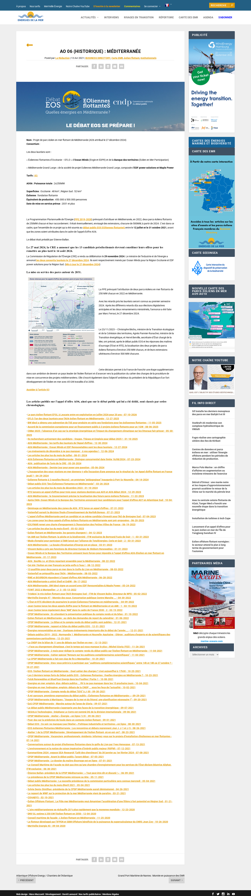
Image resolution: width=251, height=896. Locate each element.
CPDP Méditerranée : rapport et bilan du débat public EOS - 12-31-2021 (66, 626)
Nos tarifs (35, 6)
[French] (168, 5)
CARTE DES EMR (188, 17)
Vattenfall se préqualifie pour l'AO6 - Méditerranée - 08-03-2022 (62, 573)
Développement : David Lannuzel (61, 894)
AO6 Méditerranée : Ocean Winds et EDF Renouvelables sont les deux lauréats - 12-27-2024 (77, 447)
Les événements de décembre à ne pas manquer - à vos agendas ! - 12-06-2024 (71, 451)
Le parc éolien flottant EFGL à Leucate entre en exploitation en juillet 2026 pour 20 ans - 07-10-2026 (82, 414)
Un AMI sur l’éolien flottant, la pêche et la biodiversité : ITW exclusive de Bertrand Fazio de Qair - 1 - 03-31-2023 (88, 536)
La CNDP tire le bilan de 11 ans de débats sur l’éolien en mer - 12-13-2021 (68, 642)
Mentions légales (110, 894)
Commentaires (132, 6)
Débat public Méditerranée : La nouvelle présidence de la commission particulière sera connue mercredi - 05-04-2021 (91, 781)
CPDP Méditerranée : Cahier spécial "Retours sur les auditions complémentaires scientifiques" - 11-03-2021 (86, 655)
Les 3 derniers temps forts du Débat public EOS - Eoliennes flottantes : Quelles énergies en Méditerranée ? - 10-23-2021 (93, 675)
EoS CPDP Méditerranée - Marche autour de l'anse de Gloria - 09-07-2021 (67, 703)
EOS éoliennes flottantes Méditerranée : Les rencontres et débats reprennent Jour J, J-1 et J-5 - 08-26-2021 (87, 728)
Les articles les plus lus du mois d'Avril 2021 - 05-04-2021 (59, 785)
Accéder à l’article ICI (37, 389)
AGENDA (208, 17)
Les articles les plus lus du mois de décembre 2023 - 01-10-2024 (63, 488)
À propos (21, 6)
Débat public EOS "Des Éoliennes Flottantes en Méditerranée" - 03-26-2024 (68, 483)
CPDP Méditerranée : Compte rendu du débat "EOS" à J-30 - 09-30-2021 (66, 691)
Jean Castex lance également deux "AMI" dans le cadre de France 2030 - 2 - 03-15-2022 (75, 610)
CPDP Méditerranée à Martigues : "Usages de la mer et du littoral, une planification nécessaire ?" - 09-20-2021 (87, 699)
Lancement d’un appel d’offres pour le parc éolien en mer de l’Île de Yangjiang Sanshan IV (211, 529)
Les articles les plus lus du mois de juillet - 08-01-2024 (57, 455)
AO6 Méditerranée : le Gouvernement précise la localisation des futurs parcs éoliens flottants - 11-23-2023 (86, 496)
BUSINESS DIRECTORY (98, 58)
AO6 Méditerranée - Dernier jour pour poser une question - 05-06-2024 (66, 467)
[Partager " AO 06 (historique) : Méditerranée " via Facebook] (94, 66)
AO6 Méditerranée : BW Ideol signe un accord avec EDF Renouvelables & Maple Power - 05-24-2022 (81, 585)
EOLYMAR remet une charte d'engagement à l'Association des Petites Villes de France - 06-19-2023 (81, 524)
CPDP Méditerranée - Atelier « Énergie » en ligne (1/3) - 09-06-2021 (64, 716)
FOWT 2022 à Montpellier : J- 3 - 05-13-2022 (52, 589)
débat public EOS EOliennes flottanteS (104, 227)
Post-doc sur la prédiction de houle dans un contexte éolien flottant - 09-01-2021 (72, 720)
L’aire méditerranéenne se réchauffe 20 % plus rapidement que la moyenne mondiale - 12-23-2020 (81, 809)
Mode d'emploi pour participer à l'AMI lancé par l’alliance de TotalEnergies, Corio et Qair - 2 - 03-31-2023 (84, 540)
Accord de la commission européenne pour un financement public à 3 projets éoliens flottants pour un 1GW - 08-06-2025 (93, 426)
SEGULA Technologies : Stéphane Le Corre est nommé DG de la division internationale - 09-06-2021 (82, 712)
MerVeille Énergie (53, 6)
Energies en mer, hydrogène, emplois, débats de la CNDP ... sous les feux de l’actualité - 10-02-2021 (82, 687)
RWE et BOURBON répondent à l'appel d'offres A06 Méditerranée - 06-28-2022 (70, 577)
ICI (36, 175)
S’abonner (225, 17)
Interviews (111, 17)
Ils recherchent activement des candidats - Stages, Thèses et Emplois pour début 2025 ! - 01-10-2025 (83, 439)
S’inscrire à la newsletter (106, 6)
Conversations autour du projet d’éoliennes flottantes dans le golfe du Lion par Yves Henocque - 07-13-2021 (86, 744)
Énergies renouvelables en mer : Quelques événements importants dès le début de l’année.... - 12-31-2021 (85, 630)
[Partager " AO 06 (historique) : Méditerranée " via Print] (121, 66)
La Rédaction (62, 58)
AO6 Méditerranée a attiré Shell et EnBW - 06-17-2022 (57, 581)
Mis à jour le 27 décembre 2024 (83, 264)
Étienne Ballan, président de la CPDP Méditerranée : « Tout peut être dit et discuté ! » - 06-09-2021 (81, 773)
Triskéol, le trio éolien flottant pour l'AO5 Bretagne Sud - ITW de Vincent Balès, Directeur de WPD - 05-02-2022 (87, 593)
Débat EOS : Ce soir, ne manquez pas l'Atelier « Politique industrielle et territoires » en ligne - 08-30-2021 (84, 724)
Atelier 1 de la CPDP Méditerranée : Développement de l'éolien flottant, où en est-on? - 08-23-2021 (81, 732)
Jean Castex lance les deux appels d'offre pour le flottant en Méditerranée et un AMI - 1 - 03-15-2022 (82, 606)
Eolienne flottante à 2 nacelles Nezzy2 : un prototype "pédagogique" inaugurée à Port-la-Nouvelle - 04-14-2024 (88, 479)
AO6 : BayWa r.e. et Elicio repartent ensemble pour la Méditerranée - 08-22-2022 (71, 561)
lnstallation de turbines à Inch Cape (211, 518)
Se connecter (151, 6)
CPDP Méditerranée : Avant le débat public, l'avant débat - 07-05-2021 (66, 756)
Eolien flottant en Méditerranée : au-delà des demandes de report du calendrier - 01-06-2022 (78, 618)
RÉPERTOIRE (166, 17)
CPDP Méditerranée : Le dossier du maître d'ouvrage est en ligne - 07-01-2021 (70, 760)
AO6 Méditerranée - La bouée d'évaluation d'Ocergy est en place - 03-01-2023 (70, 544)
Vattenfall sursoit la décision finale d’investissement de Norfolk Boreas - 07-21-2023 (74, 512)
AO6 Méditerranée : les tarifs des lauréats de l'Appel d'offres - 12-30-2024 (67, 443)
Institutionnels (148, 58)
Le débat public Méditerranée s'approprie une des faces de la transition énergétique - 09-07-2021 (81, 707)
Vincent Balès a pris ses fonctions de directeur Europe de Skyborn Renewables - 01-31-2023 (78, 549)
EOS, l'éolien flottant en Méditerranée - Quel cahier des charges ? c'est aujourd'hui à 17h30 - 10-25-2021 (84, 671)
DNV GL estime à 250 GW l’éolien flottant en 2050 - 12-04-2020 (62, 813)
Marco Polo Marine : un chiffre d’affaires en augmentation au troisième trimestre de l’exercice (209, 470)
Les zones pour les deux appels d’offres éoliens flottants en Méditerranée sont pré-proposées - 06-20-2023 (86, 520)
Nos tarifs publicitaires (90, 894)
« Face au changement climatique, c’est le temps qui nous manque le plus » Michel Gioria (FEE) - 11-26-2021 (86, 646)
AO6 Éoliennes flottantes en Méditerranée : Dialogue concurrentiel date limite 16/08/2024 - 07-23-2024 (84, 459)
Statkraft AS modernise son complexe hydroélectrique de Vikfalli (208, 426)
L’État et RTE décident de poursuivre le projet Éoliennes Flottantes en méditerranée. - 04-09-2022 (81, 601)
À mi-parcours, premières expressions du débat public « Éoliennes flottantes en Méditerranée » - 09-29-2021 (87, 695)
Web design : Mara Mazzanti (30, 894)
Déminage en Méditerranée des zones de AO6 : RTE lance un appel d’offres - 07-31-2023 (75, 508)
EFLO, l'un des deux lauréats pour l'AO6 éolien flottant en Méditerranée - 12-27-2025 (73, 418)
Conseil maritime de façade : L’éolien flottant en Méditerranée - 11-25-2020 (69, 817)
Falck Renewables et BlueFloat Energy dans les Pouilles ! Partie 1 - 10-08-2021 (70, 679)
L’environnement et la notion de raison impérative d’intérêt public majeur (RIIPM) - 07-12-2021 (79, 748)
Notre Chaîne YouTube (77, 6)
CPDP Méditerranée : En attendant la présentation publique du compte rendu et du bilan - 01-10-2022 (83, 614)
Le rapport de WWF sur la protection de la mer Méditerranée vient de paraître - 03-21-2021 (77, 793)
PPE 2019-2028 (83, 219)
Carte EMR (117, 58)
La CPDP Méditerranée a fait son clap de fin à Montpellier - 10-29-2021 (66, 658)
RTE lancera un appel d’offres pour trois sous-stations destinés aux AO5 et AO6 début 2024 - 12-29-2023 (84, 492)
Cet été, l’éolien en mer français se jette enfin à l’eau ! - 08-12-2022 (64, 565)
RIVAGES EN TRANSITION (139, 17)
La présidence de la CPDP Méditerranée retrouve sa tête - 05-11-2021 (66, 777)
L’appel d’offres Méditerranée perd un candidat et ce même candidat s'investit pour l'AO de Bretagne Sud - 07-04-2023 (92, 516)
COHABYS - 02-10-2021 (41, 797)
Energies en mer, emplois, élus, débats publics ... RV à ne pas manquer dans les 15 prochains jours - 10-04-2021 (88, 683)
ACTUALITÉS (88, 17)
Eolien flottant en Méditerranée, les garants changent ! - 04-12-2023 (65, 532)
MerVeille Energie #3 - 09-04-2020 (46, 825)
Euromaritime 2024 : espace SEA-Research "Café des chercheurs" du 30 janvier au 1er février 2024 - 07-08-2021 (88, 752)
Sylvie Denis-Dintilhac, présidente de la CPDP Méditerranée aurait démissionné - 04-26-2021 (78, 789)
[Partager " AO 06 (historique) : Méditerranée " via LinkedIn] (101, 66)
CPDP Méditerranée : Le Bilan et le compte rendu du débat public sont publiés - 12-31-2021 (77, 622)
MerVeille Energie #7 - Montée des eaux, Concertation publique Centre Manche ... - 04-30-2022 (79, 597)
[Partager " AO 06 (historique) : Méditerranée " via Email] (114, 66)
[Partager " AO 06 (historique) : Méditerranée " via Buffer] (107, 66)
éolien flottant (132, 58)
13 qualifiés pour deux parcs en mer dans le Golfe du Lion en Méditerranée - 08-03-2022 (75, 569)
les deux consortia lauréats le (62, 260)
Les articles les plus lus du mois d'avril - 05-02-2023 (56, 528)
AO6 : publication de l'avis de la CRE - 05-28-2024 (54, 463)
